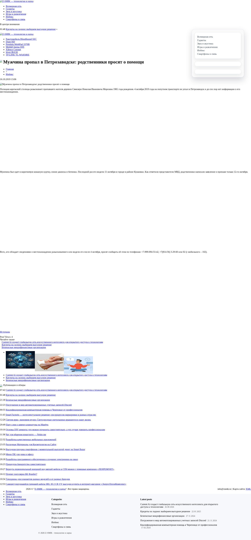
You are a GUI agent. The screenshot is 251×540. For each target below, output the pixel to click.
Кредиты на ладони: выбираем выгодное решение (31, 29)
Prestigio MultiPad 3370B (18, 44)
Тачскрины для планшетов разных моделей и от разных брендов (38, 479)
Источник (5, 332)
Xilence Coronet (13, 49)
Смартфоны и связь (15, 19)
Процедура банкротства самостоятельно (26, 464)
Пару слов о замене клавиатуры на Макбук (27, 424)
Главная (10, 69)
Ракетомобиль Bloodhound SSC (21, 39)
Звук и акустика (14, 11)
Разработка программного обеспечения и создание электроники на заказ (42, 459)
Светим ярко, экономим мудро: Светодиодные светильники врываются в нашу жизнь (48, 419)
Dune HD (10, 41)
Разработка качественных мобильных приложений (31, 439)
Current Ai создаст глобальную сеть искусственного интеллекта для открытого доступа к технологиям (52, 342)
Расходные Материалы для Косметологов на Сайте (31, 444)
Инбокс (9, 16)
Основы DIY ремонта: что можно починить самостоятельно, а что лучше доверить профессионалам (55, 429)
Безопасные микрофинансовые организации (24, 347)
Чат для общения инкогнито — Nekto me (26, 434)
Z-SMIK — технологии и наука (50, 489)
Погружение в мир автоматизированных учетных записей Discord (39, 405)
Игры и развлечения (16, 14)
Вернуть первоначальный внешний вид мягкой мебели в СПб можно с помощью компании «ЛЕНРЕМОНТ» (60, 469)
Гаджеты (10, 9)
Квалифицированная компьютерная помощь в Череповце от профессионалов (44, 410)
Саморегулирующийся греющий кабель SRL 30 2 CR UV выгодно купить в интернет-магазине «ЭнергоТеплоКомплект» (66, 484)
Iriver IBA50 (12, 52)
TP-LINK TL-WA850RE (17, 55)
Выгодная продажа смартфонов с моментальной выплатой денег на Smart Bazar (45, 449)
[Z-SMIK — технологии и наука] (16, 1)
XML (248, 489)
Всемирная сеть (13, 6)
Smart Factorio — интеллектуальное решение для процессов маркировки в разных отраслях (51, 415)
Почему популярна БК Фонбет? (21, 474)
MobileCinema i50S (15, 47)
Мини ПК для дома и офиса (19, 454)
